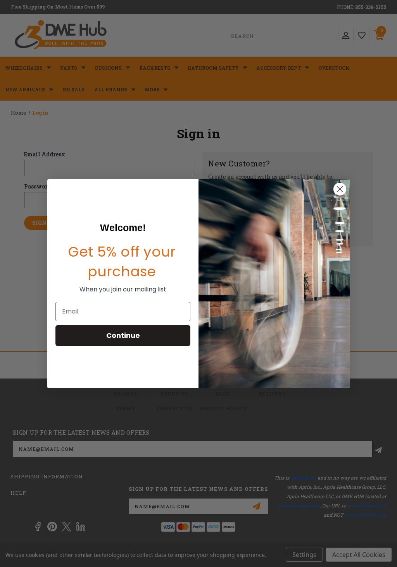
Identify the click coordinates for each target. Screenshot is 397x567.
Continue (123, 335)
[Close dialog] (340, 189)
